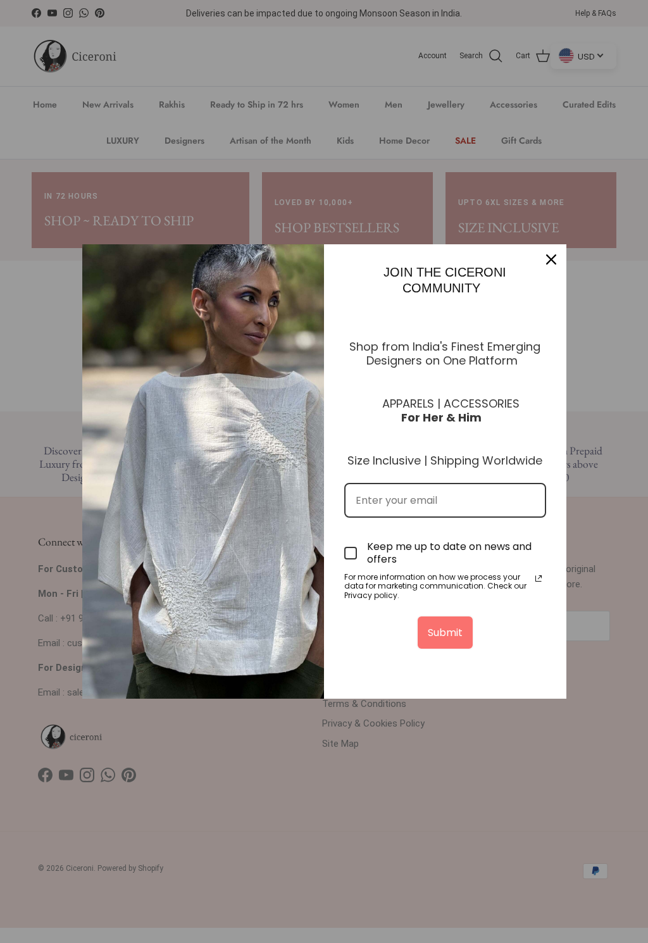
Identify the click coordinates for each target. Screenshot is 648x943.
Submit (445, 632)
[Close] (551, 259)
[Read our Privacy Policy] (538, 578)
